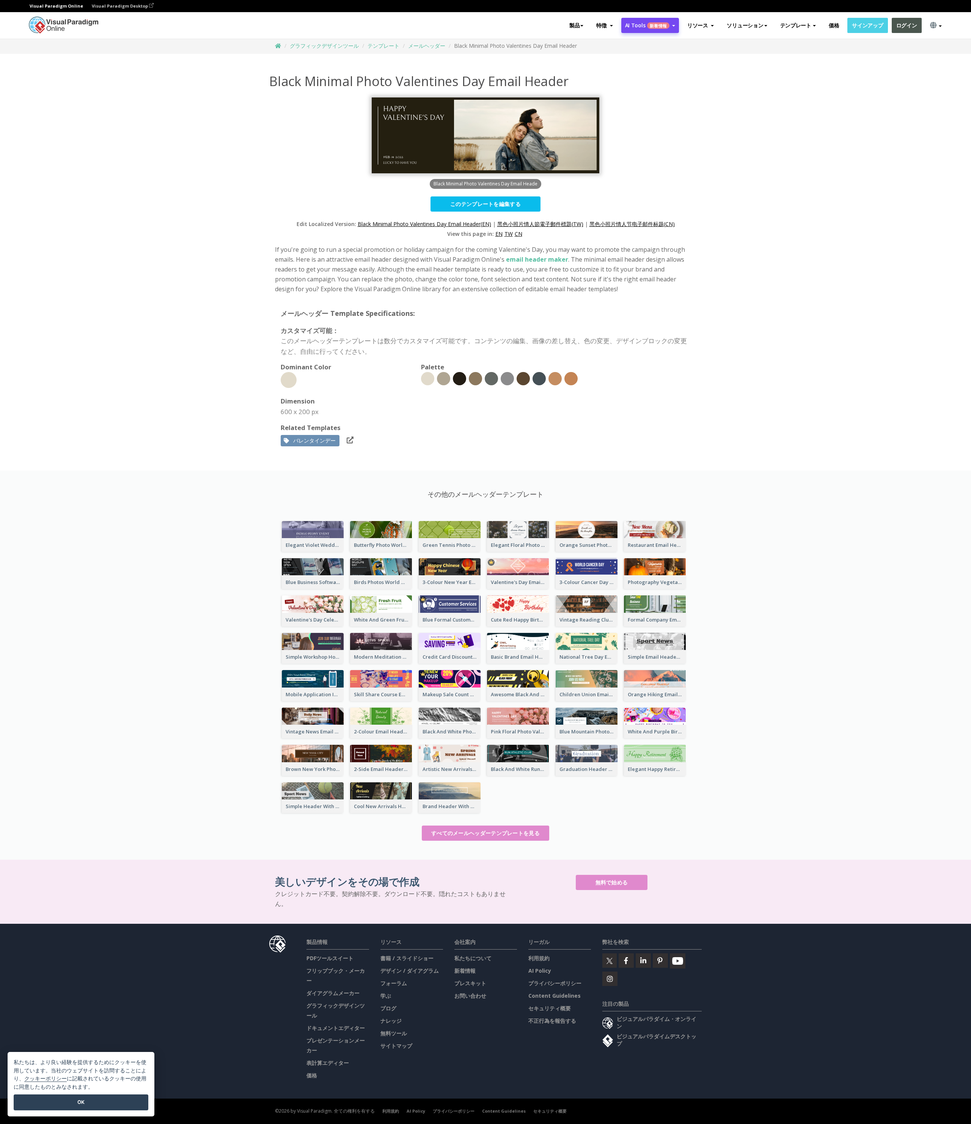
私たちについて (473, 958)
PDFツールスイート (330, 958)
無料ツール (393, 1033)
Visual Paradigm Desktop (120, 6)
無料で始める (611, 882)
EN (499, 233)
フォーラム (393, 983)
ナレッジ (391, 1020)
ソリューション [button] (745, 25)
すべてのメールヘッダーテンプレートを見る (485, 833)
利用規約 (539, 958)
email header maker (537, 259)
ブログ (388, 1008)
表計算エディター (327, 1062)
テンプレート (383, 45)
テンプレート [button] (795, 25)
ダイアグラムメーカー (333, 993)
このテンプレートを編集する (485, 203)
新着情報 (465, 970)
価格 (834, 25)
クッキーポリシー (45, 1078)
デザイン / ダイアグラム (409, 970)
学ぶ (385, 995)
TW (508, 233)
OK (81, 1102)
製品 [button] (574, 25)
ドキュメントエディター (335, 1027)
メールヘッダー (426, 45)
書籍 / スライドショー (407, 958)
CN (518, 233)
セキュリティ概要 (549, 1008)
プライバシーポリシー (554, 983)
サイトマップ (396, 1045)
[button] (604, 25)
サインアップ (867, 25)
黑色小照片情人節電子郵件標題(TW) (540, 224)
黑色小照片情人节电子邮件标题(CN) (632, 224)
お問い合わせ (470, 995)
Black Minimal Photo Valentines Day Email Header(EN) (424, 224)
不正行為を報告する (552, 1020)
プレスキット (470, 983)
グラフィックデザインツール (324, 45)
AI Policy (539, 970)
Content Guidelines (554, 995)
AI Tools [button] (646, 25)
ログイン (906, 25)
